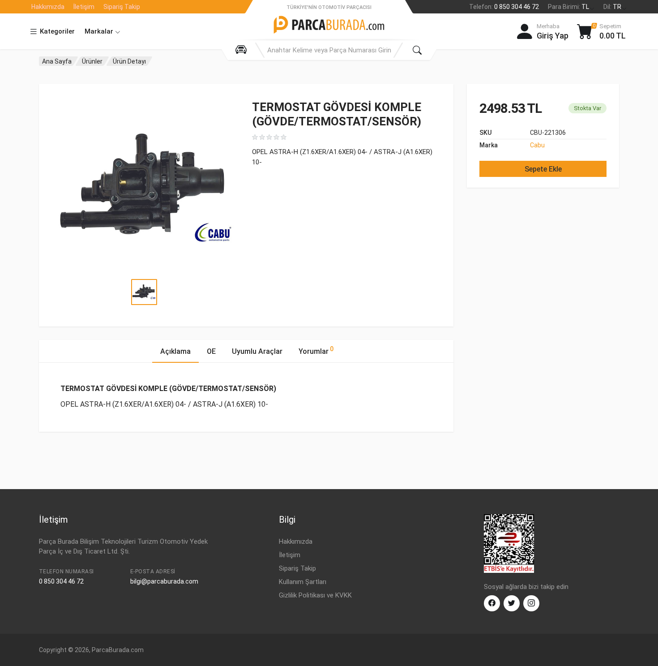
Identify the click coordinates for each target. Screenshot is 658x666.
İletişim (83, 7)
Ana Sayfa (57, 61)
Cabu (537, 145)
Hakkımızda (47, 7)
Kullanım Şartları (302, 582)
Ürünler (92, 61)
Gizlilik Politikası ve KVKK (315, 595)
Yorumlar (316, 350)
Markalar (100, 31)
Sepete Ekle (543, 169)
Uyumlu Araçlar (257, 351)
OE (211, 351)
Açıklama (175, 351)
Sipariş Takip (121, 7)
